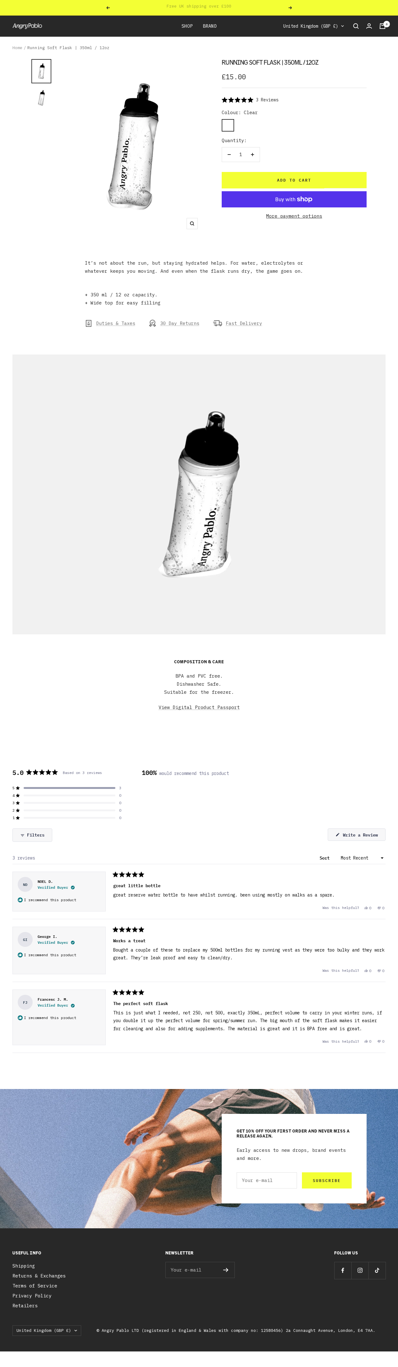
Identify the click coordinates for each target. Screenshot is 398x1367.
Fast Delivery (244, 323)
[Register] (226, 1270)
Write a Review (363, 836)
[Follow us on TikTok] (377, 1270)
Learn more (238, 7)
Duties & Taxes (115, 323)
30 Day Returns (179, 323)
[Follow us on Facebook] (342, 1270)
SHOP (187, 26)
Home (17, 47)
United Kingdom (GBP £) (310, 26)
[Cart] (382, 26)
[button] (250, 100)
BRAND (210, 26)
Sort (326, 857)
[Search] (356, 26)
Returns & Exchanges (39, 1276)
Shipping (23, 1266)
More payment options (294, 216)
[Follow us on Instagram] (359, 1270)
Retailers (25, 1306)
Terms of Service (34, 1286)
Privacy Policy (32, 1296)
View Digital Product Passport (199, 707)
